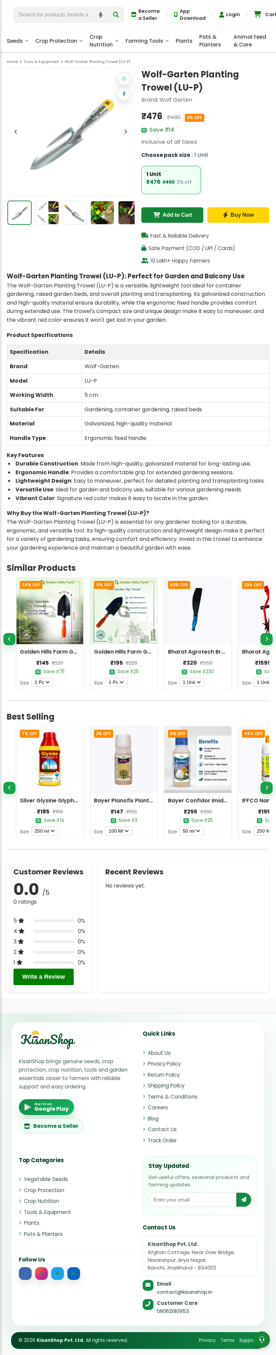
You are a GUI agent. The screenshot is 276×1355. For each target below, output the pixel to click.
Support (248, 1340)
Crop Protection (56, 40)
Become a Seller (149, 15)
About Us (159, 1052)
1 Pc (39, 682)
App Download (193, 15)
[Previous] (9, 639)
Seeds (15, 40)
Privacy (207, 1340)
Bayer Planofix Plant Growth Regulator (147, 800)
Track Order (162, 1140)
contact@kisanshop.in (184, 1291)
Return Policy (164, 1074)
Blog (153, 1118)
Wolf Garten (176, 100)
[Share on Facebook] (123, 94)
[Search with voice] (100, 15)
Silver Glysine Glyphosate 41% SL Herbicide (78, 800)
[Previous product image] (16, 132)
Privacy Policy (164, 1063)
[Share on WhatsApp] (123, 78)
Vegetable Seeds (46, 1179)
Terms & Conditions (173, 1096)
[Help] (262, 1339)
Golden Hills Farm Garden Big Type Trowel (151, 652)
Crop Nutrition (101, 40)
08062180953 (173, 1311)
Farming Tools (144, 40)
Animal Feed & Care (250, 40)
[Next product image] (126, 132)
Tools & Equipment (47, 1212)
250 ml (42, 831)
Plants (184, 40)
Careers (158, 1107)
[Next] (267, 639)
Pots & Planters (210, 40)
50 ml (189, 831)
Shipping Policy (166, 1085)
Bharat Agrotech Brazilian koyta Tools (220, 652)
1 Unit (189, 682)
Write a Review (43, 976)
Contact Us (162, 1129)
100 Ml (116, 831)
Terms (227, 1340)
